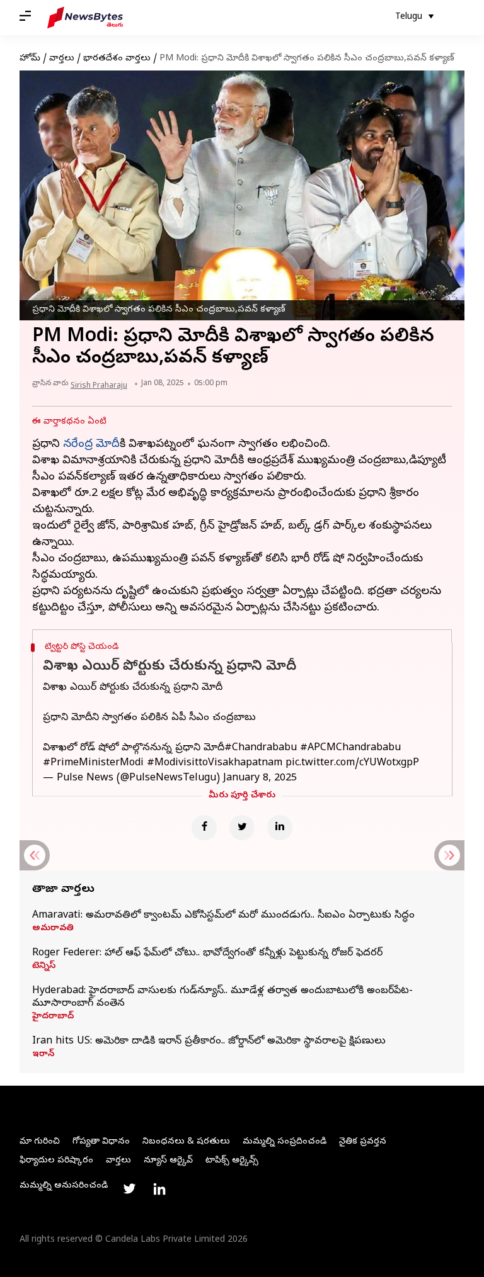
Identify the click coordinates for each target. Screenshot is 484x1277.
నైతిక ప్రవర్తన (362, 1142)
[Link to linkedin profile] (159, 1189)
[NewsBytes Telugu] (85, 18)
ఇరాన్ (43, 1054)
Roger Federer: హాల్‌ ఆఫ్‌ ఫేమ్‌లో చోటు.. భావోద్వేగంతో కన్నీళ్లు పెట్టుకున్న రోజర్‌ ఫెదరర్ (207, 953)
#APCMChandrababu (350, 748)
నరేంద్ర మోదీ (91, 445)
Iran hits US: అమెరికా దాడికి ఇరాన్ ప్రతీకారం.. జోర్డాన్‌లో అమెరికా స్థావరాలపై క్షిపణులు (209, 1041)
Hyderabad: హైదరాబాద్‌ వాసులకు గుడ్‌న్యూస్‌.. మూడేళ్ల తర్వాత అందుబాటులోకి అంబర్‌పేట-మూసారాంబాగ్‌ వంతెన (222, 997)
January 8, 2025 (260, 778)
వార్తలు (61, 59)
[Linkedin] (279, 827)
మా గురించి (40, 1142)
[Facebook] (204, 827)
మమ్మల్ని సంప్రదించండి (284, 1142)
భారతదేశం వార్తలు (117, 59)
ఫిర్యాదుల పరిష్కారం (56, 1161)
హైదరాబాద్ (53, 1017)
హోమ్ (30, 59)
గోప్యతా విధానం (101, 1142)
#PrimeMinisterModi (93, 763)
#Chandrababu (260, 748)
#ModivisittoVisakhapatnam (214, 763)
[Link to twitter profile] (129, 1189)
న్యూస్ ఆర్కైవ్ (168, 1161)
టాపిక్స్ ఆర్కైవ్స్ (231, 1161)
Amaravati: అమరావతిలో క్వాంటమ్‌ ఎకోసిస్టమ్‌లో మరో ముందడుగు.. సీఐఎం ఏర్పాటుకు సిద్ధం (223, 915)
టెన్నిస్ (43, 966)
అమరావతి (53, 929)
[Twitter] (242, 827)
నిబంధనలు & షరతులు (186, 1142)
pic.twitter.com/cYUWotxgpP (352, 763)
